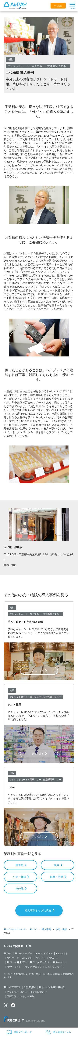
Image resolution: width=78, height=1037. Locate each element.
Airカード (53, 958)
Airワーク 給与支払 (39, 962)
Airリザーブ (13, 958)
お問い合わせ (40, 992)
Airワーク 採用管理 (16, 962)
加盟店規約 (29, 987)
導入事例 (46, 929)
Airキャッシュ (60, 962)
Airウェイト (62, 953)
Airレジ (7, 953)
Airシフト (27, 958)
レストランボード (54, 967)
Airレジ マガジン (33, 967)
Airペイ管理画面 (12, 987)
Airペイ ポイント (43, 953)
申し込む (58, 6)
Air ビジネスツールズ (14, 929)
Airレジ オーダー (23, 953)
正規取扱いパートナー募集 (20, 996)
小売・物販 (61, 929)
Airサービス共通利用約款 (51, 987)
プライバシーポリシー (18, 992)
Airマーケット (14, 967)
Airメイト (40, 958)
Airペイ (33, 929)
